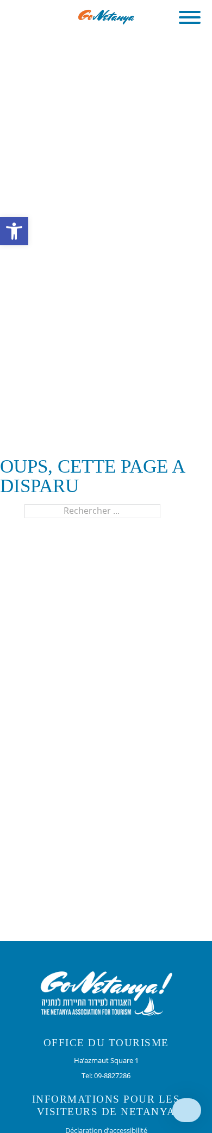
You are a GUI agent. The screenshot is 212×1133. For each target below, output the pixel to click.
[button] (190, 17)
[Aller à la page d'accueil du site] (106, 16)
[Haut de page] (186, 1110)
